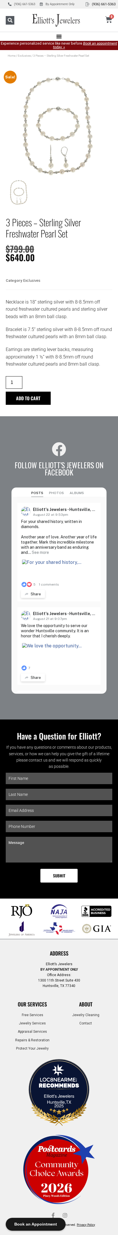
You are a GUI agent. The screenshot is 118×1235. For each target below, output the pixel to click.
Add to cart (28, 398)
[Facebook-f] (53, 1215)
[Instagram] (65, 1215)
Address (59, 953)
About (86, 1004)
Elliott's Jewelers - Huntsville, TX (65, 509)
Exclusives (24, 56)
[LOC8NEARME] (59, 1081)
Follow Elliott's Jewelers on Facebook (59, 468)
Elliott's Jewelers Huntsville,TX (59, 1099)
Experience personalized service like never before (59, 45)
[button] (10, 20)
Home (11, 56)
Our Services (32, 1004)
